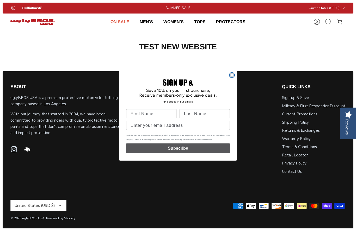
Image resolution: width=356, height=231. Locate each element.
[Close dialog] (232, 75)
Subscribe (178, 148)
